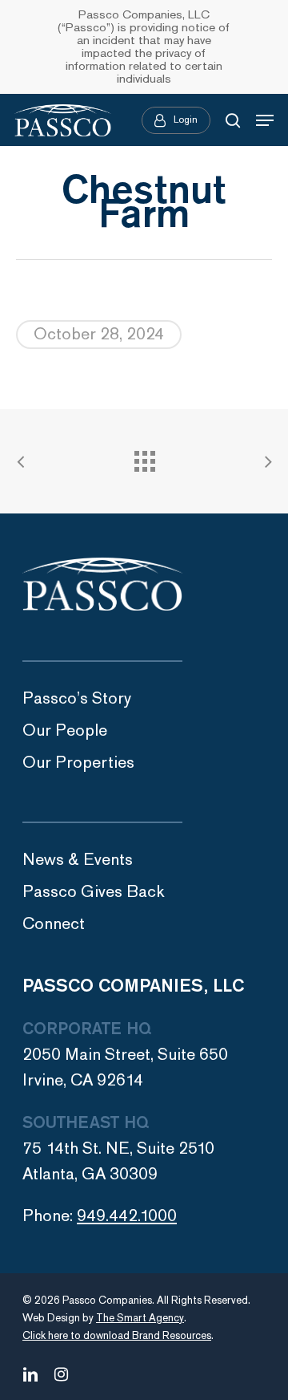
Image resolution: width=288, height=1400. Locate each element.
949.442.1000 (127, 1216)
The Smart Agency (140, 1318)
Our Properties (78, 763)
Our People (64, 730)
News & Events (77, 860)
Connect (53, 924)
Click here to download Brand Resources (116, 1335)
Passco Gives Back (93, 892)
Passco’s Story (76, 698)
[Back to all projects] (144, 457)
